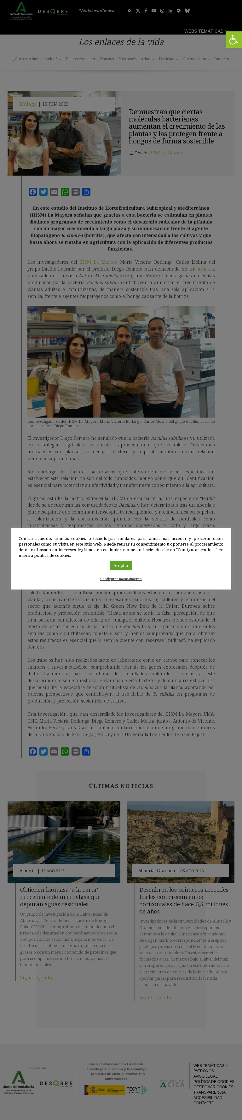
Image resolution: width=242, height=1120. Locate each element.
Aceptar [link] (121, 565)
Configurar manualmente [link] (121, 578)
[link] (234, 39)
